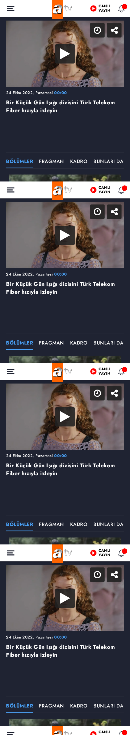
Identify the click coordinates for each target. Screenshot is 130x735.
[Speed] (103, 9)
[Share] (120, 9)
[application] (65, 367)
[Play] (65, 367)
